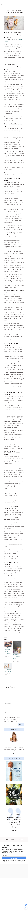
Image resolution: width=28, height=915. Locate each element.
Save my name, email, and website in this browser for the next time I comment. (13, 719)
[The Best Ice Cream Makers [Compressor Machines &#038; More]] (8, 644)
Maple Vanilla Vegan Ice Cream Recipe (17, 656)
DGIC (6, 41)
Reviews (21, 39)
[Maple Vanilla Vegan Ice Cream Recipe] (17, 647)
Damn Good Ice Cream (18, 839)
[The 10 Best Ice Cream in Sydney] (8, 666)
